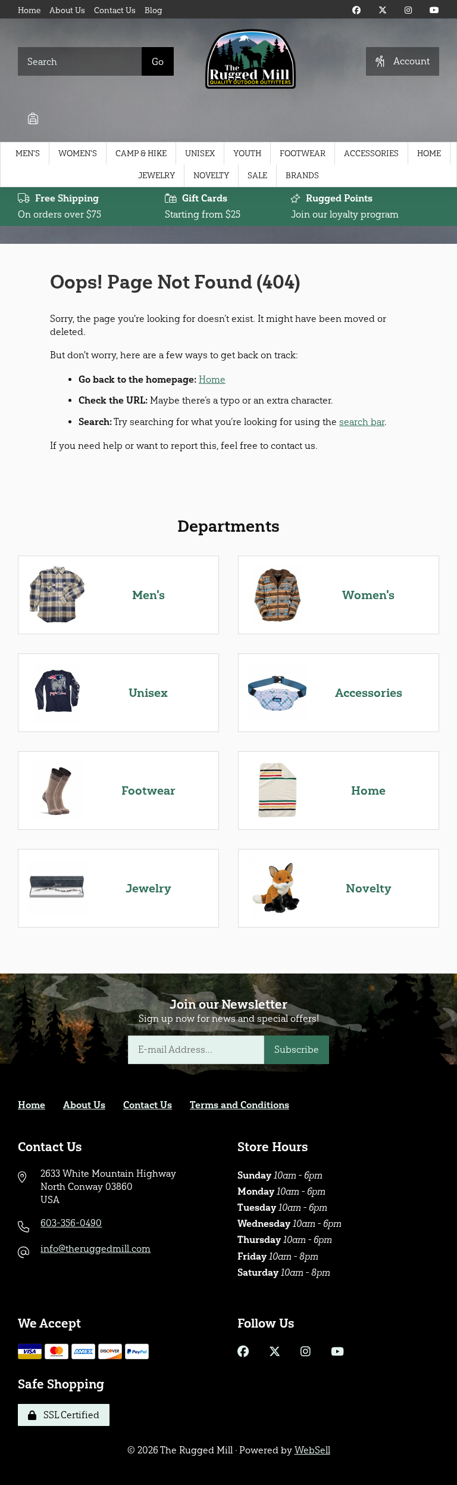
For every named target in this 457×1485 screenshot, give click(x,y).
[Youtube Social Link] (434, 10)
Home (29, 10)
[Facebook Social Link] (356, 10)
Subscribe (296, 1049)
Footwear (302, 153)
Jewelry (156, 175)
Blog (153, 10)
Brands (302, 175)
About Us (67, 10)
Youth (247, 153)
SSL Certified (69, 1415)
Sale (257, 175)
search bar (361, 421)
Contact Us (115, 10)
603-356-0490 (71, 1223)
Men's (27, 153)
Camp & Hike (141, 153)
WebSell (312, 1450)
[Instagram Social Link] (408, 10)
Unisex (200, 153)
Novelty (211, 175)
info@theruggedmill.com (95, 1248)
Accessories (371, 153)
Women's (77, 153)
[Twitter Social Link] (382, 10)
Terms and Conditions (239, 1105)
